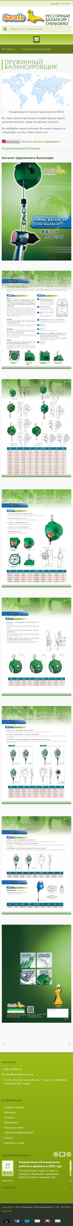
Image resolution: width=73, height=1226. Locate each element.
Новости (8, 1137)
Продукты (9, 1117)
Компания (9, 1112)
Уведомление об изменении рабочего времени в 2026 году (40, 1164)
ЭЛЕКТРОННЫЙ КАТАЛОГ (19, 1132)
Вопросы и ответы (14, 1127)
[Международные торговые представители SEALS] (36, 91)
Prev (55, 1154)
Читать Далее (9, 1187)
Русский (65, 3)
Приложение (11, 1122)
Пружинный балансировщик (37, 49)
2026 (9, 1173)
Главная (9, 49)
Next (68, 1154)
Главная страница (14, 1107)
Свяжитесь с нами (14, 1142)
